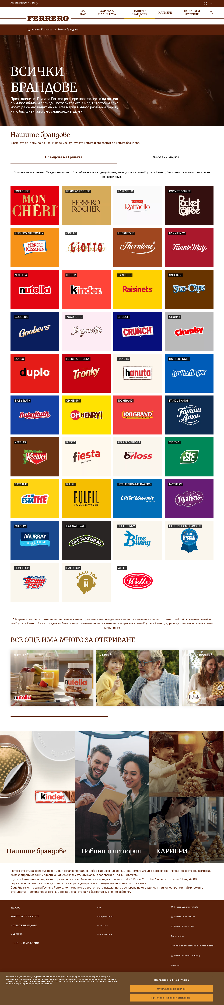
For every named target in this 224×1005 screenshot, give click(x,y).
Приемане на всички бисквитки (171, 997)
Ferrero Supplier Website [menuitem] (186, 907)
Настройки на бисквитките (171, 980)
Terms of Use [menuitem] (177, 936)
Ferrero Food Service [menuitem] (184, 916)
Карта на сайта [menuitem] (104, 934)
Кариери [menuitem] (165, 12)
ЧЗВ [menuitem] (99, 907)
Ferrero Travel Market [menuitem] (184, 926)
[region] (112, 988)
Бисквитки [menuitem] (102, 925)
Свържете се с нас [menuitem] (22, 3)
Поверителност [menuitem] (105, 916)
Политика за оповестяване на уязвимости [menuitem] (192, 946)
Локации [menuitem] (175, 965)
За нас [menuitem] (83, 12)
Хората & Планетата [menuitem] (107, 12)
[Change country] (208, 3)
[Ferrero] (48, 18)
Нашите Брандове (41, 29)
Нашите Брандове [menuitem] (139, 12)
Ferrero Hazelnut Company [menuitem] (187, 955)
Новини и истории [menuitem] (192, 12)
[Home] (29, 29)
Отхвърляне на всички (171, 989)
